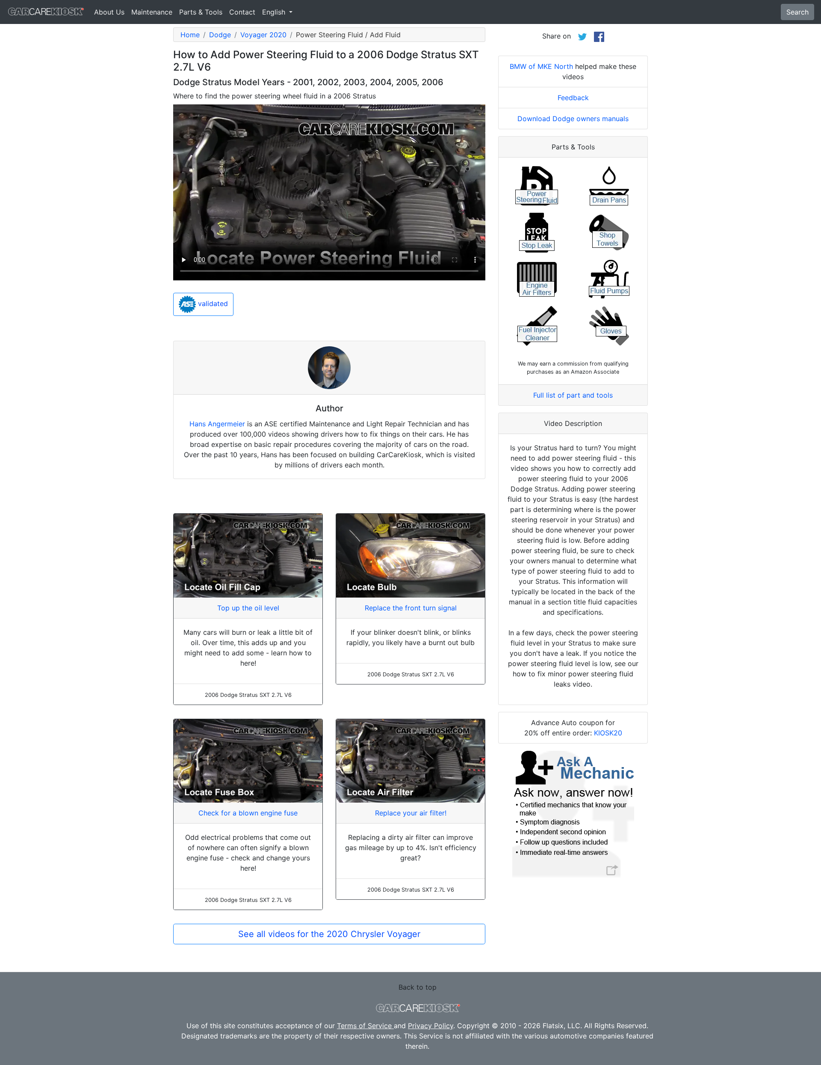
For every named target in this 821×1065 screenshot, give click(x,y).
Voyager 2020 (263, 34)
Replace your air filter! (410, 813)
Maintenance (151, 12)
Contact (242, 12)
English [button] (274, 12)
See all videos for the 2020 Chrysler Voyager (329, 934)
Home (190, 34)
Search (797, 12)
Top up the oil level (248, 608)
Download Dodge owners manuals (573, 118)
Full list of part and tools (573, 395)
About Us (109, 12)
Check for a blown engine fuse (248, 813)
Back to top (418, 987)
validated (212, 304)
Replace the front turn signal (411, 608)
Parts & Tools (200, 12)
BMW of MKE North (541, 66)
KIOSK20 (608, 733)
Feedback (573, 97)
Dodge (220, 34)
